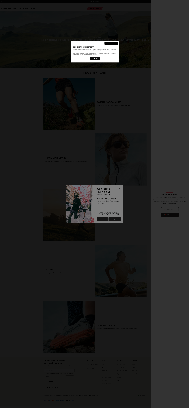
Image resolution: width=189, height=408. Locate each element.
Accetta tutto (95, 58)
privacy (88, 50)
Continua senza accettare (111, 43)
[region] (95, 51)
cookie (93, 50)
